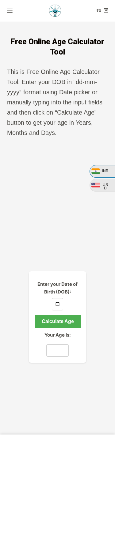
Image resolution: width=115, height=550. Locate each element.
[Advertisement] (57, 205)
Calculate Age (58, 321)
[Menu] (10, 11)
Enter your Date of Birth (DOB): (57, 288)
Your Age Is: (57, 335)
